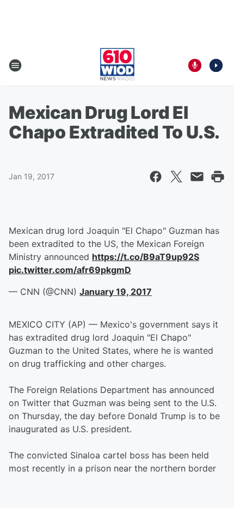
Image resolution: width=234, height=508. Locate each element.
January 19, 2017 (115, 291)
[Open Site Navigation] (15, 65)
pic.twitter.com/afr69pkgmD (70, 269)
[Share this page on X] (176, 176)
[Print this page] (217, 176)
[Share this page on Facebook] (155, 176)
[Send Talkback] (194, 65)
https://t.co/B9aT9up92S (145, 256)
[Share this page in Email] (197, 176)
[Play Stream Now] (216, 65)
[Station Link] (117, 65)
